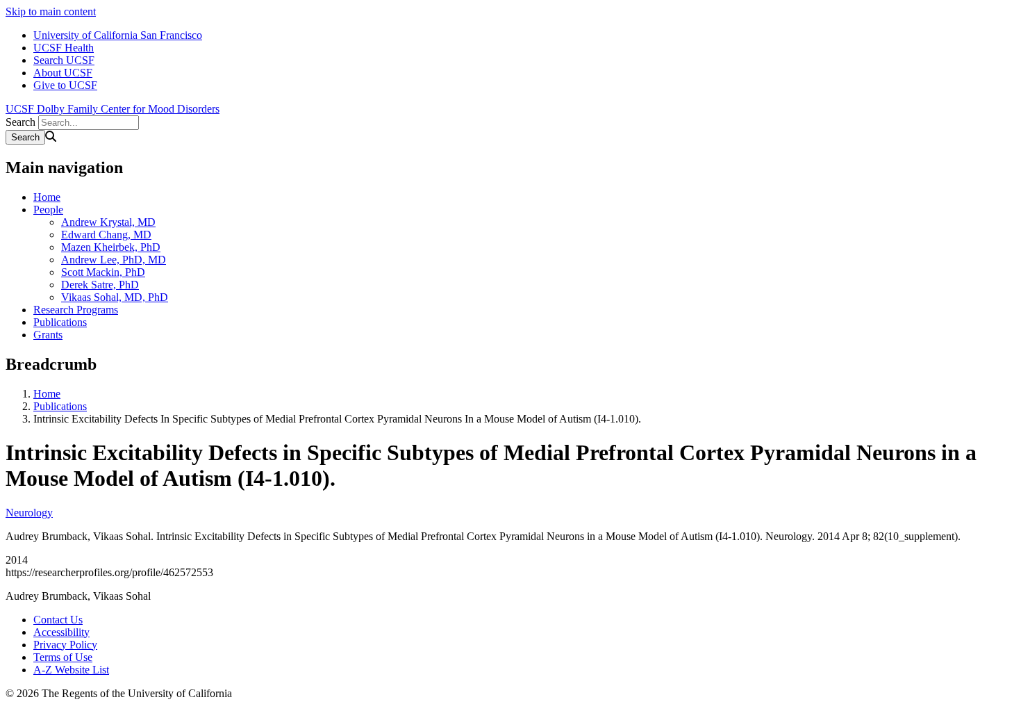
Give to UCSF (65, 85)
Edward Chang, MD (106, 234)
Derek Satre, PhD (100, 285)
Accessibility (61, 632)
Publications (60, 322)
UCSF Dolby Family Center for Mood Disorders (112, 109)
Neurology (29, 512)
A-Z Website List (71, 670)
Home (46, 197)
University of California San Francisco (117, 35)
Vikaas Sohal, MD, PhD (114, 297)
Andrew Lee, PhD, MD (113, 259)
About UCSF (62, 73)
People (48, 209)
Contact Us (58, 620)
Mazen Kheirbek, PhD (110, 247)
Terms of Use (62, 657)
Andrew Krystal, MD (108, 222)
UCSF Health (63, 48)
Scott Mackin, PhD (103, 272)
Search (20, 122)
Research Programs (75, 310)
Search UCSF (63, 60)
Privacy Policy (65, 645)
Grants (48, 335)
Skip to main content (51, 11)
